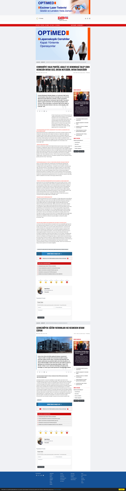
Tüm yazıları (46, 292)
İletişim (82, 482)
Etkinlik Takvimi (73, 479)
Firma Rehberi (62, 479)
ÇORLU (62, 23)
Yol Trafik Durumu (74, 478)
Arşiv (82, 481)
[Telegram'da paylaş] (44, 111)
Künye (82, 473)
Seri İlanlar (62, 481)
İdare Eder (77, 144)
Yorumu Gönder (41, 317)
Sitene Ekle (83, 479)
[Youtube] (89, 25)
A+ (68, 111)
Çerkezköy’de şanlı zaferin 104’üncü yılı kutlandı (47, 266)
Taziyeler (72, 476)
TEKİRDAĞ (68, 23)
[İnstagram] (37, 475)
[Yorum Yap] (66, 111)
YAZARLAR (44, 23)
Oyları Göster (81, 151)
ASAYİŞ (83, 23)
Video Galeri (62, 476)
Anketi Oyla (76, 151)
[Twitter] (86, 25)
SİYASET (88, 23)
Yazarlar (61, 473)
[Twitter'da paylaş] (40, 111)
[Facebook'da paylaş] (37, 111)
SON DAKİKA (38, 23)
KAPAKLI (57, 23)
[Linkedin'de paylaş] (46, 111)
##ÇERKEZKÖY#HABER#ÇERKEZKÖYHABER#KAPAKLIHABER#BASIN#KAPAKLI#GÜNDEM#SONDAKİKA (52, 249)
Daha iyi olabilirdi (78, 146)
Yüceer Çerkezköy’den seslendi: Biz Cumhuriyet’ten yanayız (49, 268)
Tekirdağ (88, 72)
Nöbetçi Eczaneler (63, 478)
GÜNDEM (73, 23)
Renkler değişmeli (78, 148)
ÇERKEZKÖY (51, 23)
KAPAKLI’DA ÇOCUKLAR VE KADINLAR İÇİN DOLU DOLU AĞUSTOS (50, 424)
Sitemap (82, 478)
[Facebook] (84, 25)
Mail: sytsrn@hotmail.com (48, 290)
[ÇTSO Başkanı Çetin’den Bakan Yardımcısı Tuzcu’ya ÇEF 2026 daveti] (82, 96)
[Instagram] (87, 25)
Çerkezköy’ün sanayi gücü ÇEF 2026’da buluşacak (48, 422)
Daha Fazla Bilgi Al (57, 489)
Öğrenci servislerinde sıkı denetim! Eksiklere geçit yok (48, 270)
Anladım (121, 489)
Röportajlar (72, 473)
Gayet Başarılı (77, 142)
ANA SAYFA (38, 62)
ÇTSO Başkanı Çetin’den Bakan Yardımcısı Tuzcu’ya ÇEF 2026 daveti (82, 103)
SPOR (79, 23)
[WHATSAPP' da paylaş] (42, 111)
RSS (82, 476)
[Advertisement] (31, 29)
